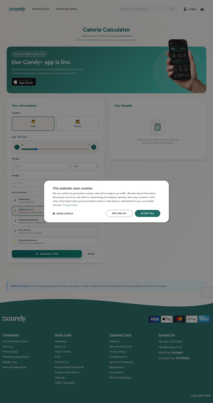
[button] (63, 213)
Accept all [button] (147, 213)
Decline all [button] (119, 213)
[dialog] (106, 201)
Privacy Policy (70, 204)
